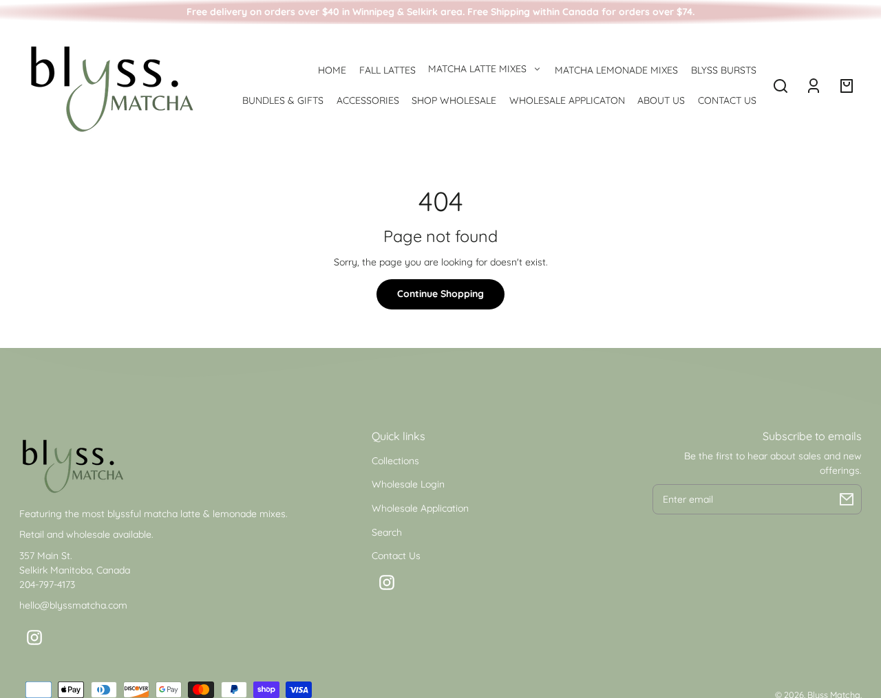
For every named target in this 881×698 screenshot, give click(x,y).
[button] (780, 86)
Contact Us (396, 555)
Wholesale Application (420, 508)
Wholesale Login (408, 484)
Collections (395, 461)
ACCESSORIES (368, 100)
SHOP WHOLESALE (454, 100)
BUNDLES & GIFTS (282, 100)
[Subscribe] (846, 499)
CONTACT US (727, 100)
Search (387, 532)
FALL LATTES (387, 70)
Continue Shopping (440, 293)
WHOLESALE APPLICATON (567, 100)
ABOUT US (661, 100)
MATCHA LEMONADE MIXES (616, 70)
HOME (332, 70)
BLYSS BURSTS (723, 70)
